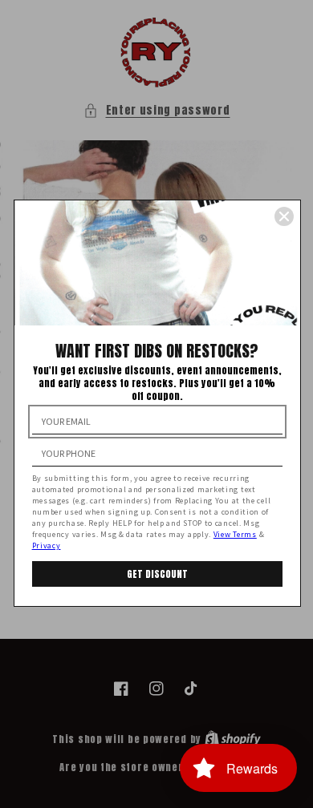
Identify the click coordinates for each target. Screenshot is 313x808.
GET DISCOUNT (157, 574)
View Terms (235, 534)
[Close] (284, 216)
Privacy (46, 545)
